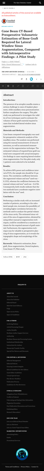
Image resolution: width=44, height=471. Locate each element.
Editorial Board (11, 303)
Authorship (10, 336)
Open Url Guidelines (13, 315)
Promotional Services (13, 440)
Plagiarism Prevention (13, 403)
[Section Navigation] (3, 86)
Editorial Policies (12, 364)
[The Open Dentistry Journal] (22, 454)
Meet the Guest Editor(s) (14, 306)
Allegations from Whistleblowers (17, 394)
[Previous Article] (36, 79)
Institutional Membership (15, 342)
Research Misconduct (13, 412)
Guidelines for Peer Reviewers (16, 385)
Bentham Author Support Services (17, 333)
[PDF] (31, 79)
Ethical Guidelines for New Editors (17, 370)
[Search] (40, 2)
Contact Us (34, 467)
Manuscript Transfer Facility (16, 348)
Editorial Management (14, 360)
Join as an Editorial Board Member (17, 421)
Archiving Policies (12, 324)
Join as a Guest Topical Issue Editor (18, 428)
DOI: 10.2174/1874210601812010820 (29, 74)
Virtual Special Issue (13, 376)
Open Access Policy (13, 312)
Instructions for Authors (14, 345)
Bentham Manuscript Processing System (19, 339)
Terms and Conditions (12, 467)
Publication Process (13, 382)
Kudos (9, 437)
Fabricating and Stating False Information (20, 400)
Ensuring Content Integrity (15, 366)
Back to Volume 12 (9, 8)
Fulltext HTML (7, 257)
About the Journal (12, 296)
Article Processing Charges (15, 327)
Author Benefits (12, 330)
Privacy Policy (25, 467)
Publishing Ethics (12, 409)
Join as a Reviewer (12, 424)
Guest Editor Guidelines (14, 373)
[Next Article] (41, 79)
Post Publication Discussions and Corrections (21, 406)
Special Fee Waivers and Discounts (17, 351)
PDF (18, 257)
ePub (24, 257)
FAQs (8, 309)
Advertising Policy (12, 434)
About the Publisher (13, 299)
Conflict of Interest (13, 397)
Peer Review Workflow (14, 379)
